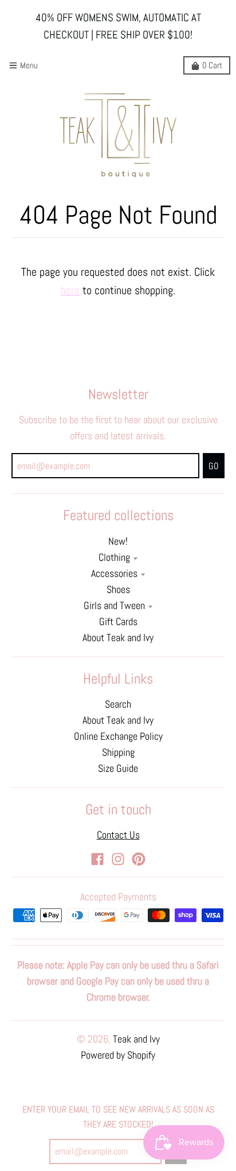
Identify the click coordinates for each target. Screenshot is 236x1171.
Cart (212, 65)
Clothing (114, 557)
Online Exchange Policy (118, 736)
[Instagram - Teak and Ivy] (118, 859)
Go (214, 466)
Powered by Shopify (118, 1055)
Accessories (114, 573)
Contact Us (118, 835)
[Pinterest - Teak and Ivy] (138, 859)
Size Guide (118, 768)
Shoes (118, 589)
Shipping (118, 752)
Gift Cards (118, 621)
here (70, 290)
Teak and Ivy (136, 1039)
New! (118, 541)
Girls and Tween (114, 605)
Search (118, 704)
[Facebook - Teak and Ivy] (97, 859)
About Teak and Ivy (118, 637)
